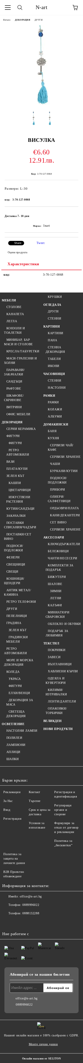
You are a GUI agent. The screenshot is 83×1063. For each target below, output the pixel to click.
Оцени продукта (17, 252)
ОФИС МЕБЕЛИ (18, 414)
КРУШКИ (55, 296)
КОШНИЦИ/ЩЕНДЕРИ (14, 581)
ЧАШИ (55, 464)
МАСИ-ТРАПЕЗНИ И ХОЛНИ (20, 361)
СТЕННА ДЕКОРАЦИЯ (55, 349)
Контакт (34, 792)
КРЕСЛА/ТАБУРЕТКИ (22, 351)
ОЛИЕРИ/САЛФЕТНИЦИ (59, 499)
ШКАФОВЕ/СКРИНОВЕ (14, 398)
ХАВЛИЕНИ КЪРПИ (63, 671)
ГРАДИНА (13, 623)
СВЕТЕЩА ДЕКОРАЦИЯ (16, 714)
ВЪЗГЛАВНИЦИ (59, 664)
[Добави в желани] (72, 214)
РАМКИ (49, 395)
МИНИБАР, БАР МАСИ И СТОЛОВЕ (18, 342)
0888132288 (30, 913)
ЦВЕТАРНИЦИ (20, 490)
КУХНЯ (53, 438)
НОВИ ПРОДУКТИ (58, 729)
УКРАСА (15, 679)
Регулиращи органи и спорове (63, 810)
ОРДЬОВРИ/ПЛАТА (64, 508)
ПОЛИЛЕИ (14, 737)
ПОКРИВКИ (56, 650)
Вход (6, 809)
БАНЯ (52, 431)
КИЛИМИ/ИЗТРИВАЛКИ (56, 692)
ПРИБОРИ (57, 489)
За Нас (8, 801)
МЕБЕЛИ (9, 300)
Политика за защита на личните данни (14, 858)
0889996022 (30, 905)
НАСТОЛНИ (57, 387)
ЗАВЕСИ (54, 657)
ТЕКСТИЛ (51, 643)
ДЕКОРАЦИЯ (22, 20)
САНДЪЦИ (14, 381)
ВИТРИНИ (14, 407)
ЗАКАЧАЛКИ (16, 515)
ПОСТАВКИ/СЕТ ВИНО (17, 536)
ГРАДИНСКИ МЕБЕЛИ (17, 639)
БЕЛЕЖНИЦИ (58, 551)
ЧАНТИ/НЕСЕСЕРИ (62, 558)
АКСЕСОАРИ (53, 537)
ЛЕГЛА (11, 321)
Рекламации (12, 792)
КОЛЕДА (13, 671)
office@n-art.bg (31, 896)
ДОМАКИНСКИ (55, 424)
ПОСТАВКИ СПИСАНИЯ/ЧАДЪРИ (20, 525)
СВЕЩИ (12, 571)
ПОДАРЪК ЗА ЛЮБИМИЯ (57, 633)
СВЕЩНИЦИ (15, 564)
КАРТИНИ (51, 326)
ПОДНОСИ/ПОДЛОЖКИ (13, 548)
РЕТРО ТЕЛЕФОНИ (21, 601)
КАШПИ (15, 483)
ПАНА (52, 340)
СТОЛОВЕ (13, 307)
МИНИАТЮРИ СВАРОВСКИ (57, 614)
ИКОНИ (53, 366)
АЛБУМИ (55, 416)
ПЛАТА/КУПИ (16, 468)
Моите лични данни (43, 1044)
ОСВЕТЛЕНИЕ (13, 724)
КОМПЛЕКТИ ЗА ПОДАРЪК (59, 567)
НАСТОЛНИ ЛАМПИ (21, 730)
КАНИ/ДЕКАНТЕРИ (65, 515)
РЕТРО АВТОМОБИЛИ (17, 452)
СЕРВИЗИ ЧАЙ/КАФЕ (60, 447)
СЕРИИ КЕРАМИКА (21, 429)
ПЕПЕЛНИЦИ (16, 616)
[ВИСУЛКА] (41, 104)
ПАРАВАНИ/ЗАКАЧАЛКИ (14, 372)
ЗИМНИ (56, 591)
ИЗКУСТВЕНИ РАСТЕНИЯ (18, 499)
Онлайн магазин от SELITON (41, 1058)
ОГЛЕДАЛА (52, 304)
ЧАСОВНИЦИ (54, 374)
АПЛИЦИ (13, 752)
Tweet (41, 243)
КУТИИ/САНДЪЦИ (20, 508)
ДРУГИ (38, 20)
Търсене (35, 801)
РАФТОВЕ (13, 388)
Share (17, 243)
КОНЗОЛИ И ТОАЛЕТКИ (14, 330)
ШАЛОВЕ (55, 584)
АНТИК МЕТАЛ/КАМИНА (17, 592)
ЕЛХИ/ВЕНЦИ (19, 693)
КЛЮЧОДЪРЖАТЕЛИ (64, 544)
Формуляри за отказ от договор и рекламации (66, 827)
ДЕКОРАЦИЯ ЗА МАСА (19, 702)
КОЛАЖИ (55, 409)
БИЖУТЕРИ (57, 577)
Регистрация (12, 818)
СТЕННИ (54, 318)
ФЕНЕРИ (13, 557)
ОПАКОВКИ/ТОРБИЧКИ (56, 711)
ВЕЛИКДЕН (52, 721)
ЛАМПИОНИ (15, 745)
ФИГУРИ (13, 436)
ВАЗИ (10, 461)
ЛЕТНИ (55, 598)
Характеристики (23, 264)
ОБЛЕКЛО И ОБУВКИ (64, 624)
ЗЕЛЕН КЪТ (15, 476)
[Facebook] (8, 922)
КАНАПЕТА (15, 314)
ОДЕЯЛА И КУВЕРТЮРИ (56, 681)
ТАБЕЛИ (54, 359)
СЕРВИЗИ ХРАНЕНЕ (65, 456)
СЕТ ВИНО (58, 522)
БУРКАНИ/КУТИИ (63, 471)
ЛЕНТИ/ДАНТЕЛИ (62, 701)
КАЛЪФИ (55, 605)
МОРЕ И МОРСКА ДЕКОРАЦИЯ (18, 662)
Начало (6, 20)
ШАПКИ (12, 759)
